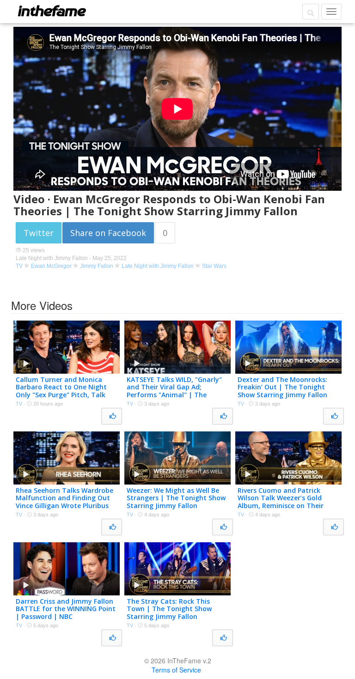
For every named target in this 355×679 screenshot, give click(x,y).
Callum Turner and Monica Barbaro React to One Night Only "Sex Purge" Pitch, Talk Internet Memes (61, 391)
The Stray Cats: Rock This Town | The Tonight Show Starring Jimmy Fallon (169, 609)
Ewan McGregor (51, 266)
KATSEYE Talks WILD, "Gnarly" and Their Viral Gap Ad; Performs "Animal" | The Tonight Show (174, 391)
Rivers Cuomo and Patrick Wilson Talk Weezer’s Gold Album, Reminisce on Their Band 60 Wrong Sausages (281, 502)
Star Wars (214, 266)
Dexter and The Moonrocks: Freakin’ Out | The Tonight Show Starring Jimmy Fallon (282, 387)
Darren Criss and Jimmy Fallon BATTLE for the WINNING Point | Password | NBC (66, 609)
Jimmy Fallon (96, 266)
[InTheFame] (51, 10)
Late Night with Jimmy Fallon (158, 266)
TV (19, 266)
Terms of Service (176, 669)
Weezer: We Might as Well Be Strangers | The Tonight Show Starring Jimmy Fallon (176, 498)
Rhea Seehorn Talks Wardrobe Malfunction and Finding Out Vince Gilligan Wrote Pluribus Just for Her (64, 502)
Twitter (39, 232)
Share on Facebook (108, 232)
